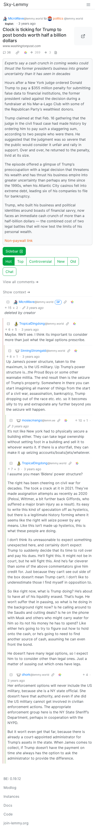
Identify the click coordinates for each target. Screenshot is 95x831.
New (61, 261)
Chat (9, 271)
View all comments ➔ (20, 282)
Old (73, 261)
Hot (9, 261)
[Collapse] (7, 301)
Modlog (10, 787)
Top (20, 261)
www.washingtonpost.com (22, 46)
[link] (17, 52)
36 (9, 52)
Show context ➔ (16, 292)
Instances (11, 796)
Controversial (40, 261)
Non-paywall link (19, 240)
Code (8, 814)
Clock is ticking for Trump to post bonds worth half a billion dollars (34, 35)
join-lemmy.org (16, 823)
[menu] (88, 4)
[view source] (55, 52)
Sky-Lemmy (16, 4)
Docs (8, 805)
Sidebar (12, 251)
